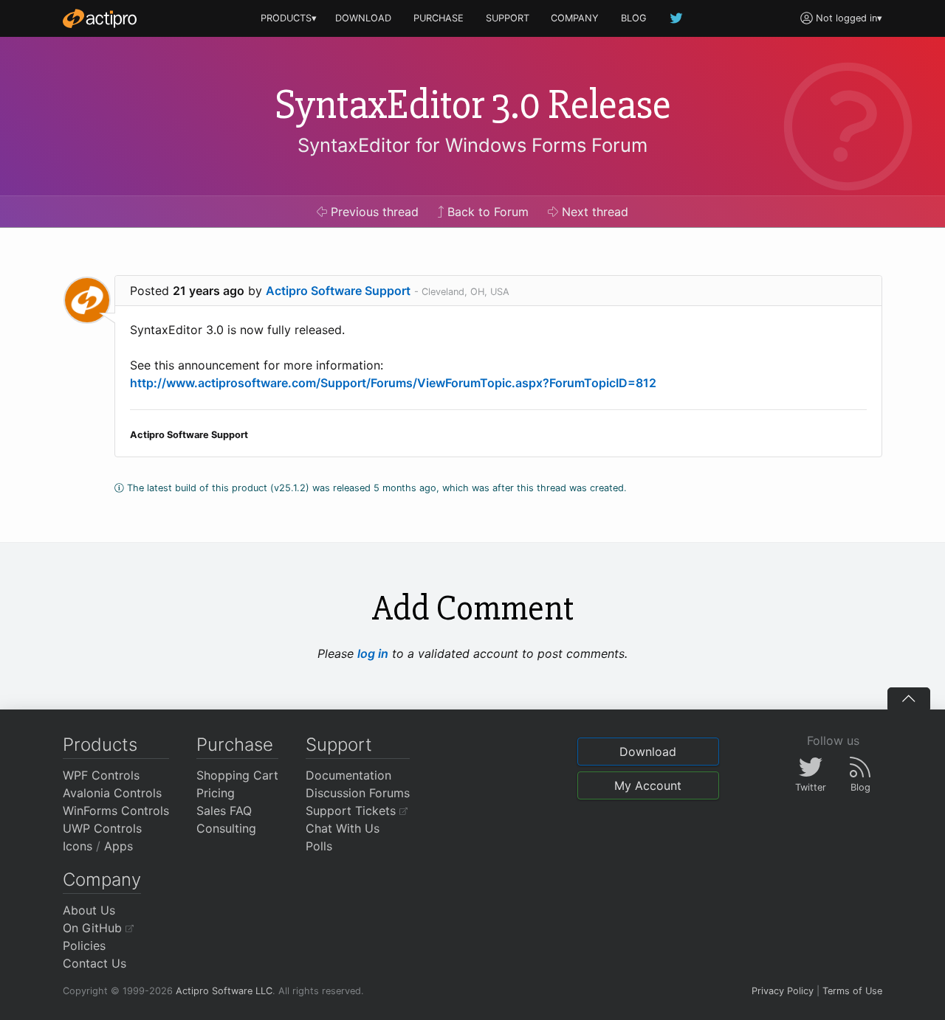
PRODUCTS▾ (289, 18)
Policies (84, 945)
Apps (118, 846)
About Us (89, 910)
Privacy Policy (783, 990)
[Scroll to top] (908, 698)
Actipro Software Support (338, 290)
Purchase (234, 744)
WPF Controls (101, 775)
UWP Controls (102, 828)
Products (100, 744)
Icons (77, 846)
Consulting (226, 828)
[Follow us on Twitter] (677, 18)
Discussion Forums (358, 792)
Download (647, 751)
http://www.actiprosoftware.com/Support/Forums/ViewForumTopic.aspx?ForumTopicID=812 (393, 382)
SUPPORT (507, 18)
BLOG (634, 18)
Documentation (348, 775)
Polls (319, 846)
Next (593, 211)
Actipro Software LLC (224, 990)
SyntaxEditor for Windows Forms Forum (472, 144)
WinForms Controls (116, 810)
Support (339, 744)
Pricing (215, 792)
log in (372, 653)
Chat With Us (342, 828)
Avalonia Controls (112, 792)
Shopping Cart (237, 775)
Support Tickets (352, 810)
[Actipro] (100, 18)
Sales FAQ (224, 810)
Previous (373, 211)
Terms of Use (852, 990)
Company (102, 879)
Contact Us (94, 963)
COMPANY (575, 18)
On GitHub (94, 927)
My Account (647, 785)
